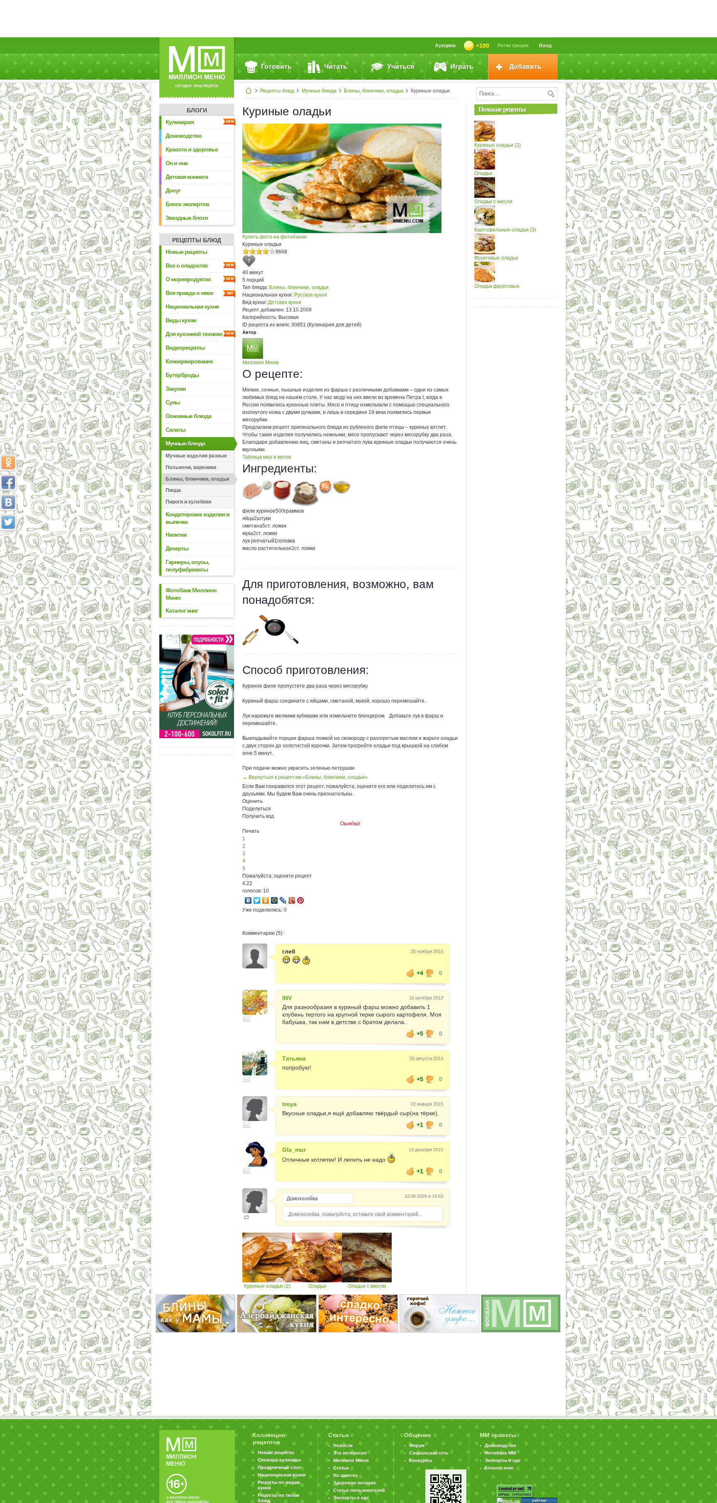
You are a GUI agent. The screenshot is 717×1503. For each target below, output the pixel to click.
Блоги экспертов (187, 204)
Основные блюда (188, 416)
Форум (416, 1445)
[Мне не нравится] (430, 973)
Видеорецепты (185, 347)
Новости (343, 1445)
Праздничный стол (279, 1467)
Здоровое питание (354, 1482)
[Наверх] (8, 559)
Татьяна (294, 1058)
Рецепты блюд (277, 91)
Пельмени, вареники (191, 467)
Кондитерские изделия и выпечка (197, 518)
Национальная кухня (192, 306)
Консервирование (189, 361)
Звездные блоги (187, 217)
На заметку (345, 1475)
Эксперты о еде (351, 1497)
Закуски (176, 388)
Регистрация (513, 46)
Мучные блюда (319, 91)
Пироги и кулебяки (188, 502)
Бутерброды (182, 375)
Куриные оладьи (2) (267, 1286)
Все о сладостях (187, 265)
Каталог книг (182, 610)
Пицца (173, 490)
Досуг (173, 190)
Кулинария (180, 122)
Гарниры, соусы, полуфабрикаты (187, 566)
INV (287, 998)
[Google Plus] (292, 900)
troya (289, 1104)
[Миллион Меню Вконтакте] (8, 502)
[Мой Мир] (274, 900)
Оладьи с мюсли (367, 1286)
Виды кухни (181, 320)
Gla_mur (294, 1149)
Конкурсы (420, 1460)
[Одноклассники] (265, 900)
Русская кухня (310, 295)
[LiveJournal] (283, 900)
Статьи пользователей (359, 1490)
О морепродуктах (188, 279)
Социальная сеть (429, 1452)
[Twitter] (257, 900)
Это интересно (350, 1452)
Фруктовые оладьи (496, 258)
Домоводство (184, 135)
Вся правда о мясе (189, 292)
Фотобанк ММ (500, 1452)
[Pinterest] (300, 900)
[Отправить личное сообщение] (246, 1019)
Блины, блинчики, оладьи (373, 91)
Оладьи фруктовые (496, 286)
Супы (173, 402)
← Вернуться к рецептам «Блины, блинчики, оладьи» (305, 777)
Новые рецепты (186, 251)
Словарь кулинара (279, 1459)
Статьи (341, 1467)
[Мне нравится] (410, 973)
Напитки (176, 534)
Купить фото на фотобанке (274, 237)
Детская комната (187, 176)
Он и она (177, 163)
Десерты (177, 548)
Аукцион (445, 46)
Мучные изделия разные (196, 456)
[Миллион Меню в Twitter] (8, 522)
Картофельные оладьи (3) (505, 230)
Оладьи (317, 1286)
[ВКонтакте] (248, 900)
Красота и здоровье (192, 149)
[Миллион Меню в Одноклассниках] (8, 462)
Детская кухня (284, 302)
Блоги (197, 110)
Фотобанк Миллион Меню (191, 594)
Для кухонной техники (194, 334)
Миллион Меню (260, 362)
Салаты (175, 429)
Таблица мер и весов (266, 457)
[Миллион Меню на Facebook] (8, 482)
